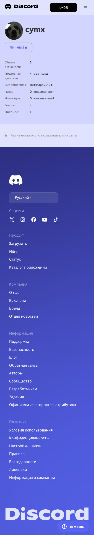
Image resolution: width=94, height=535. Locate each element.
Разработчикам (23, 389)
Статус (15, 259)
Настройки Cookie (25, 446)
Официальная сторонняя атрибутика (42, 405)
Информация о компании (32, 478)
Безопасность (21, 350)
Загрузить (18, 244)
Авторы (16, 373)
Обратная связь (23, 365)
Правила (17, 454)
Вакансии (17, 301)
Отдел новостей (23, 316)
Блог (13, 357)
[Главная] (21, 8)
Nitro (13, 252)
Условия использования (31, 430)
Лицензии (18, 470)
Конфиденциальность (29, 438)
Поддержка (19, 342)
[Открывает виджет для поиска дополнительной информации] (73, 527)
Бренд (14, 308)
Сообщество (20, 381)
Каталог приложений (28, 267)
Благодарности (22, 462)
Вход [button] (63, 7)
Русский (22, 197)
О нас (14, 293)
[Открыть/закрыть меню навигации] (85, 7)
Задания (16, 397)
